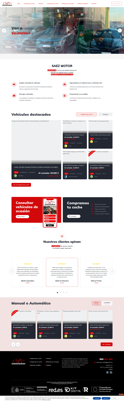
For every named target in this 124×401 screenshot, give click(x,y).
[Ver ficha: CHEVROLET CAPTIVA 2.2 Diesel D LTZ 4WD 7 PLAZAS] (75, 134)
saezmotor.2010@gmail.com (104, 362)
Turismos (40, 3)
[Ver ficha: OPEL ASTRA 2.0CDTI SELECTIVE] (100, 324)
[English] (120, 394)
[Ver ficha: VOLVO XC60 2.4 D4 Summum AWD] (100, 134)
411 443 (106, 359)
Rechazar (106, 398)
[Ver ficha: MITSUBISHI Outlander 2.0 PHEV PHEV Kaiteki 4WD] (75, 165)
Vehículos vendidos (82, 3)
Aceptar (97, 398)
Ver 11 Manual (106, 344)
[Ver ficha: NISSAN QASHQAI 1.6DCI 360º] (75, 324)
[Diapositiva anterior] (13, 344)
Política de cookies (46, 399)
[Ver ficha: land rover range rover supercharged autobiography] (36, 149)
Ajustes (115, 398)
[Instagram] (111, 372)
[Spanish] (122, 394)
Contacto (93, 3)
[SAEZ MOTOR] (7, 3)
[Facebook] (107, 372)
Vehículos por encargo (68, 3)
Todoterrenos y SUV (29, 3)
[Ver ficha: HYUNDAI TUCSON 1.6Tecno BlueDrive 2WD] (49, 324)
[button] (57, 292)
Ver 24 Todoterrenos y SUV (21, 185)
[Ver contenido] (62, 30)
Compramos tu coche (52, 3)
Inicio (18, 3)
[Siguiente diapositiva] (18, 344)
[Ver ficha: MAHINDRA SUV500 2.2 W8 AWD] (100, 165)
